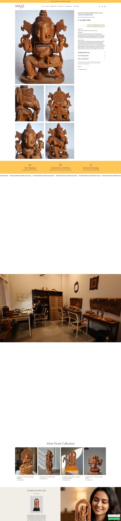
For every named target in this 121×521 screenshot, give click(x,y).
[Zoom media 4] (29, 141)
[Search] (99, 6)
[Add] (35, 473)
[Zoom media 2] (29, 103)
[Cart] (105, 6)
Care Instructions (83, 55)
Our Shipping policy (82, 69)
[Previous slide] (17, 461)
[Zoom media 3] (59, 103)
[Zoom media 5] (59, 141)
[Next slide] (35, 461)
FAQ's (79, 66)
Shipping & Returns (84, 52)
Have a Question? (83, 59)
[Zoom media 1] (44, 47)
